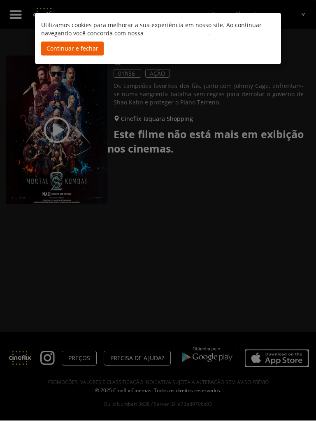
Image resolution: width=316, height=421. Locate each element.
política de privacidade (176, 33)
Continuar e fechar (72, 48)
